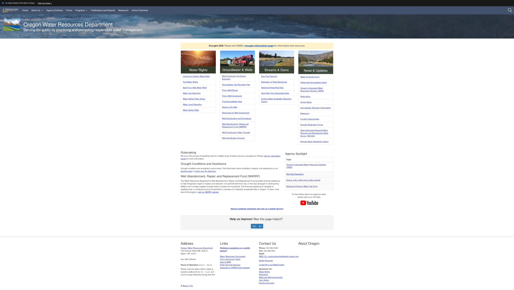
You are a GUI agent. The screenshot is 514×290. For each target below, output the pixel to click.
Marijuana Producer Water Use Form (302, 186)
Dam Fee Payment (269, 76)
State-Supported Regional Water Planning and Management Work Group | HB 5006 (314, 133)
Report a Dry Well (229, 107)
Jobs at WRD (225, 262)
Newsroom (123, 10)
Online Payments (140, 10)
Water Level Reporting (192, 104)
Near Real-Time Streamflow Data (275, 93)
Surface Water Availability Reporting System (276, 100)
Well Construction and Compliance (236, 118)
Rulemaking (305, 96)
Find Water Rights (190, 82)
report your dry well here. (205, 171)
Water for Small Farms (309, 76)
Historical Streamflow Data (272, 87)
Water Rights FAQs (191, 110)
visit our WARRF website (208, 192)
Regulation (263, 274)
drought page (186, 171)
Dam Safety (264, 280)
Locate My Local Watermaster (271, 264)
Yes (254, 226)
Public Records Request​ (230, 264)
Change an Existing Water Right (196, 76)
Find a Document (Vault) (230, 259)
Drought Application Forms (311, 124)
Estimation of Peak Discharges (274, 82)
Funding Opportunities (309, 119)
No (260, 226)
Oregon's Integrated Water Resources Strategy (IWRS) (312, 89)
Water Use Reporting (192, 93)
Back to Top (187, 285)
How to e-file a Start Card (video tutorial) (303, 180)
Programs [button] (81, 10)
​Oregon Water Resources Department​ (197, 248)
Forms (69, 10)
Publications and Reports (103, 10)
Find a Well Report (230, 90)
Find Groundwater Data (232, 101)
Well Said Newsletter (295, 174)
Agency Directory (55, 10)
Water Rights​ (264, 271)
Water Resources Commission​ (232, 256)
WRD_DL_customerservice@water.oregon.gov (278, 256)
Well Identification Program (233, 138)
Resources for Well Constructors (236, 112)
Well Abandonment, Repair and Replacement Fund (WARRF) (235, 125)
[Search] (510, 10)
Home (25, 10)
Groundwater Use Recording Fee (236, 84)
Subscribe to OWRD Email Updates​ (235, 267)
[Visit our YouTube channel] (309, 202)
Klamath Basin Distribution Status (314, 141)
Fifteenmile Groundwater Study (313, 82)
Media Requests (266, 260)
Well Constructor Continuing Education (234, 77)
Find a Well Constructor (232, 95)
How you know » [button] (45, 3)
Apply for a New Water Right (195, 87)
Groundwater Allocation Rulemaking (315, 107)
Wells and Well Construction (271, 277)
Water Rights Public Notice (194, 98)
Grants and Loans (266, 283)
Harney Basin (306, 102)
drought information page (259, 45)
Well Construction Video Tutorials (236, 132)
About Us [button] (37, 10)
